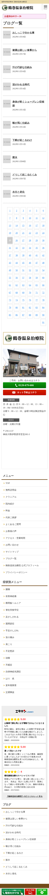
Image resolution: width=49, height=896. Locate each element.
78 (43, 300)
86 (17, 315)
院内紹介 (10, 504)
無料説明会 (11, 490)
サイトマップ (12, 552)
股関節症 (10, 623)
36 (43, 248)
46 (30, 263)
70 (30, 292)
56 (17, 278)
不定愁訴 (10, 651)
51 (23, 270)
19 (10, 233)
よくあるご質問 (13, 524)
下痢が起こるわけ (22, 140)
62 (17, 285)
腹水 (14, 157)
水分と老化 (18, 192)
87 (23, 315)
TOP (8, 483)
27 (23, 240)
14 (17, 225)
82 (30, 307)
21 (23, 233)
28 (30, 240)
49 (10, 270)
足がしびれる (12, 617)
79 (10, 307)
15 (23, 225)
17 (37, 225)
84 (43, 307)
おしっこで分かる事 (23, 32)
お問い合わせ (12, 545)
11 (37, 218)
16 (30, 225)
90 (43, 315)
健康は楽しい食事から (24, 50)
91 (43, 322)
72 (43, 292)
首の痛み (10, 637)
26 (17, 240)
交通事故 (10, 692)
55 (10, 278)
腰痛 (8, 589)
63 (23, 285)
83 (37, 307)
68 (17, 292)
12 (43, 218)
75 (23, 300)
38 (17, 255)
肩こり (9, 644)
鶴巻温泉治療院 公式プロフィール (22, 565)
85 (10, 315)
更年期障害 (11, 685)
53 (37, 270)
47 (37, 263)
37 (10, 255)
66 (43, 285)
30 (43, 240)
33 (23, 248)
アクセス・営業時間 (15, 538)
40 (30, 255)
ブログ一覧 (11, 558)
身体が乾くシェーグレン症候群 (21, 839)
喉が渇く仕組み (21, 123)
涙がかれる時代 (21, 84)
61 (10, 285)
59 (37, 278)
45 (23, 263)
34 (30, 248)
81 (23, 307)
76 (30, 300)
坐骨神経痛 (11, 596)
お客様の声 (11, 531)
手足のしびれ (12, 630)
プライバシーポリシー (16, 572)
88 (30, 315)
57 (23, 278)
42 (43, 255)
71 (37, 292)
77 (37, 300)
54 (43, 270)
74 (17, 300)
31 (10, 248)
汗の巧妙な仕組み (22, 67)
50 (17, 270)
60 (43, 278)
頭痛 (8, 658)
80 (17, 307)
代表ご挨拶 (11, 517)
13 (10, 225)
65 (37, 285)
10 (30, 218)
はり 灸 (10, 678)
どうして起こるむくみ (24, 174)
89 (37, 315)
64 (30, 285)
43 (10, 263)
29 (37, 240)
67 (10, 292)
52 (30, 270)
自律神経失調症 (13, 671)
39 (23, 255)
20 (17, 233)
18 (43, 225)
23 (37, 233)
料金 (8, 510)
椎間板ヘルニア (13, 603)
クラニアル (11, 497)
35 (37, 248)
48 (43, 263)
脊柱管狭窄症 (12, 610)
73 (10, 300)
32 (17, 248)
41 (37, 255)
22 (30, 233)
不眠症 (9, 665)
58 (30, 278)
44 (17, 263)
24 (43, 233)
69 (23, 292)
